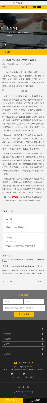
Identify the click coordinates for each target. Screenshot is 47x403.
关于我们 (7, 334)
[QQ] (23, 387)
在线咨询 (14, 400)
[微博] (19, 387)
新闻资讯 (7, 354)
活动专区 (7, 344)
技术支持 (7, 349)
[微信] (28, 387)
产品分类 (7, 339)
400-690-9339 (35, 7)
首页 (5, 328)
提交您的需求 (24, 314)
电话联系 (37, 400)
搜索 (44, 7)
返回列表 (9, 211)
